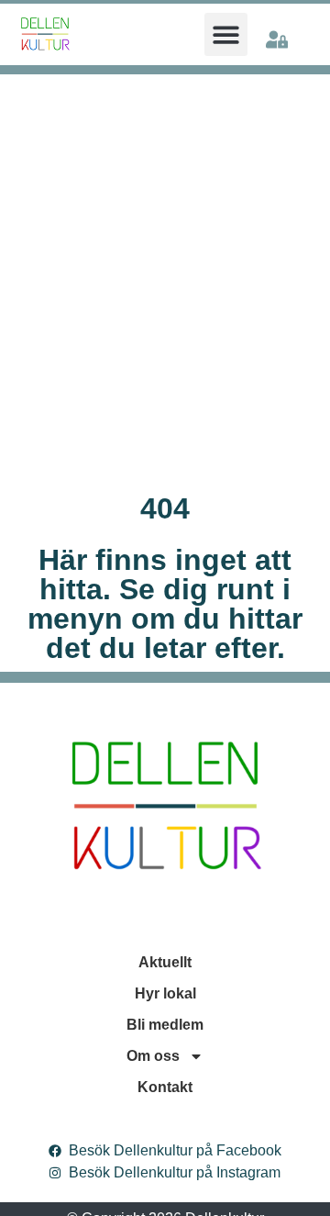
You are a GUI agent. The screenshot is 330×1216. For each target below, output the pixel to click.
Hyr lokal (165, 993)
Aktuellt (165, 962)
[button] (226, 34)
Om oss (153, 1056)
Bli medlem (165, 1024)
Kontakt (165, 1087)
